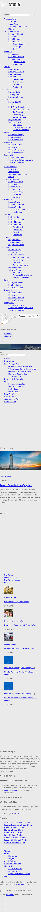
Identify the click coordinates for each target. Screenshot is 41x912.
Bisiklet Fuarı (13, 389)
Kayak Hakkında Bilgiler (13, 835)
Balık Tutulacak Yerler (21, 110)
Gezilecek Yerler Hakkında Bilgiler (17, 822)
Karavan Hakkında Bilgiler (14, 827)
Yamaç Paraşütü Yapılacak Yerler (20, 160)
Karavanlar (8, 52)
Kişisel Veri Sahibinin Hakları (19, 874)
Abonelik (7, 336)
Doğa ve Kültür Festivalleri (14, 379)
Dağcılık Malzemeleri (16, 97)
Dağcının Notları (14, 92)
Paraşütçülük (9, 155)
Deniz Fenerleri (10, 402)
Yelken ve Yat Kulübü (21, 130)
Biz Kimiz (7, 853)
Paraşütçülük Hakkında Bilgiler (15, 840)
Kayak (6, 132)
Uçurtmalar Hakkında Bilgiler (15, 838)
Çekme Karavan (19, 62)
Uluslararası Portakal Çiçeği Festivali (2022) (20, 625)
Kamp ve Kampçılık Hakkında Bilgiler (18, 825)
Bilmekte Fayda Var (11, 364)
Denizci (7, 99)
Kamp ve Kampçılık (11, 31)
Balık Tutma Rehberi (16, 107)
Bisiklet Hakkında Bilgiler (13, 830)
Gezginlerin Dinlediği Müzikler (19, 371)
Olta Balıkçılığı (18, 115)
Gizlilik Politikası (10, 861)
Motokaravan (17, 64)
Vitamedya (10, 895)
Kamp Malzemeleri (15, 39)
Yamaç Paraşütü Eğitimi (17, 162)
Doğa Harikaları (10, 397)
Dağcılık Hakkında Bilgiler (14, 832)
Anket (6, 876)
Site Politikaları (9, 866)
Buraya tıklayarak (10, 790)
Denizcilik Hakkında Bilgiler (14, 843)
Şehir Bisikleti (18, 82)
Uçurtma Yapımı (14, 147)
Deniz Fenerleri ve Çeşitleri (16, 485)
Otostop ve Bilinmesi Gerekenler (20, 366)
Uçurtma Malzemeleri (16, 150)
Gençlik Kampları (19, 44)
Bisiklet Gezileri (14, 69)
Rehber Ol (8, 334)
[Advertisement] (20, 425)
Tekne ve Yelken (14, 122)
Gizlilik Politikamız (18, 885)
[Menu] (1, 847)
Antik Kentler (13, 21)
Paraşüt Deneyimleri (16, 157)
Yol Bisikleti (17, 84)
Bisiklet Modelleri (14, 77)
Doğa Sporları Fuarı (15, 386)
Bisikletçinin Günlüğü (16, 72)
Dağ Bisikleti (17, 87)
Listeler (7, 359)
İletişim (11, 859)
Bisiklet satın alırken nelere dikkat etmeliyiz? (20, 648)
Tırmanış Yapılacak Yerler (18, 94)
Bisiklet (7, 67)
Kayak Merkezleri (14, 137)
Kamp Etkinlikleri (14, 42)
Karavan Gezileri (14, 54)
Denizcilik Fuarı (14, 392)
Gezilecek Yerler (10, 19)
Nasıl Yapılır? (9, 394)
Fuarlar (7, 381)
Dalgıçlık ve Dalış (14, 120)
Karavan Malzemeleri (16, 57)
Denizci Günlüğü (14, 102)
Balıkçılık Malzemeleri (21, 117)
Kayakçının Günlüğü (16, 135)
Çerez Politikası (14, 871)
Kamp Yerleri (13, 36)
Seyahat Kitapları (14, 376)
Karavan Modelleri (15, 59)
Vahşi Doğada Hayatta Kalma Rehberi (22, 369)
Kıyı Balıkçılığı (18, 112)
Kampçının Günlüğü (15, 34)
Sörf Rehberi (13, 104)
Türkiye (7, 851)
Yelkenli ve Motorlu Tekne (22, 127)
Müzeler (11, 29)
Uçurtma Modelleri (15, 145)
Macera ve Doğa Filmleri (17, 374)
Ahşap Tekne (17, 125)
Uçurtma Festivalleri (15, 152)
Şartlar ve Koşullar (15, 869)
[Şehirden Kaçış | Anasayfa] (10, 6)
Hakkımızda (12, 856)
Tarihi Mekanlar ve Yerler (17, 26)
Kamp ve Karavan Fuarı (17, 384)
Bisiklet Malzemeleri (15, 74)
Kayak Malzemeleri (15, 140)
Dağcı (6, 89)
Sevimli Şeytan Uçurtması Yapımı (16, 602)
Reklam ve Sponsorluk (12, 864)
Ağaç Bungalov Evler (12, 399)
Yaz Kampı (17, 47)
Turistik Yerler (13, 24)
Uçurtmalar (8, 142)
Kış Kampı (16, 49)
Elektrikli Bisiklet (19, 79)
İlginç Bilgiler (9, 361)
